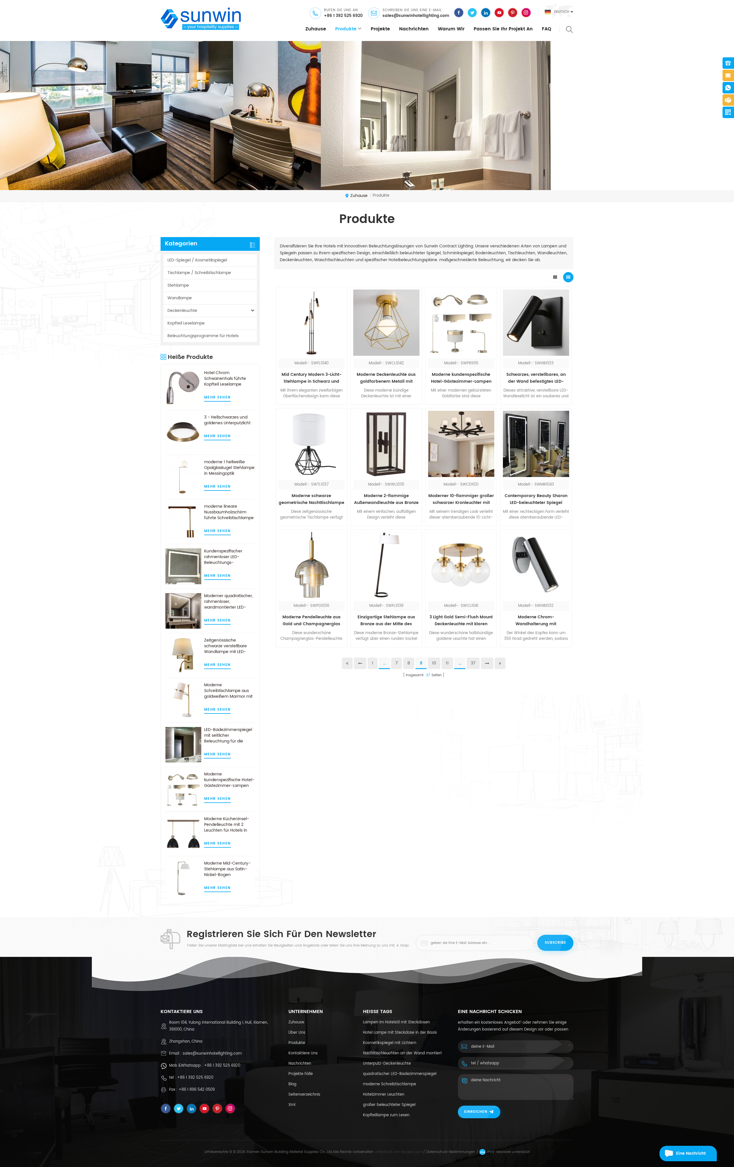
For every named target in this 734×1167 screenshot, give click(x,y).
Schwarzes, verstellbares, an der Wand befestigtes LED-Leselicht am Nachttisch (536, 378)
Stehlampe (178, 285)
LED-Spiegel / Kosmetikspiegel (197, 260)
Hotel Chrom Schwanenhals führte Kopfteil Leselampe (225, 378)
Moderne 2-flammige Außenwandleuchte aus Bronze (386, 499)
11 (447, 663)
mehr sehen (217, 397)
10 (434, 663)
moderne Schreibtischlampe (389, 1084)
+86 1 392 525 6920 (343, 16)
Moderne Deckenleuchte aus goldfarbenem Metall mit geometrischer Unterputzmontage (386, 378)
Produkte (345, 29)
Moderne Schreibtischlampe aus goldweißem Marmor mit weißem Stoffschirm (228, 690)
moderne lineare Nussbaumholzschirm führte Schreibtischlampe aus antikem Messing (229, 512)
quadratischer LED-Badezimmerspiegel (399, 1074)
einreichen (475, 1112)
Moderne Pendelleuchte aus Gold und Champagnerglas (311, 620)
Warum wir (451, 29)
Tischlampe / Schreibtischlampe (199, 272)
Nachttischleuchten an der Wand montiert (402, 1053)
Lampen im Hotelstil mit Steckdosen (396, 1022)
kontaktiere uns (303, 1053)
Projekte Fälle (300, 1074)
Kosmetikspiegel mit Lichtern (389, 1043)
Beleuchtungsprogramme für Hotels (203, 336)
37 (473, 663)
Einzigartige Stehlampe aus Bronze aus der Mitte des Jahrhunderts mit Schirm (386, 621)
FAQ (546, 29)
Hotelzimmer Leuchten (383, 1095)
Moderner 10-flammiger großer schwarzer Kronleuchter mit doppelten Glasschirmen (461, 499)
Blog (292, 1084)
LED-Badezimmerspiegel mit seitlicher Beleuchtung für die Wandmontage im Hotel (228, 735)
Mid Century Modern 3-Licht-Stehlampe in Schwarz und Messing (311, 378)
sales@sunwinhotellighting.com (415, 16)
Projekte (380, 29)
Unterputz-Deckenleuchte (387, 1064)
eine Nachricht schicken (691, 1155)
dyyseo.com (411, 1152)
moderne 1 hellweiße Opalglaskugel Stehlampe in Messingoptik (229, 467)
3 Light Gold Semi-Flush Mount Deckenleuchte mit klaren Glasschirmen (461, 621)
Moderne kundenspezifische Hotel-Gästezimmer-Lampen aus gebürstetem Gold (229, 780)
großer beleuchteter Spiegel (389, 1105)
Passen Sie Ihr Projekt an (503, 29)
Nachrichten (414, 29)
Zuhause (315, 29)
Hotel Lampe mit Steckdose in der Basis (400, 1033)
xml (291, 1105)
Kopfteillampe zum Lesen (386, 1115)
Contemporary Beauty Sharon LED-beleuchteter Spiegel (536, 499)
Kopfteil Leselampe (186, 323)
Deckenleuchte (182, 310)
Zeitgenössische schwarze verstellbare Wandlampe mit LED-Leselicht (225, 646)
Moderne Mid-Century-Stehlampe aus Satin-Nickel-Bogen (227, 869)
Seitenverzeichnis (304, 1095)
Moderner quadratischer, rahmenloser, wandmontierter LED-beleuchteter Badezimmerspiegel (228, 601)
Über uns (296, 1033)
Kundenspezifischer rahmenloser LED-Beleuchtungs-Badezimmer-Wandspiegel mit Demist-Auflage (229, 557)
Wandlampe (179, 298)
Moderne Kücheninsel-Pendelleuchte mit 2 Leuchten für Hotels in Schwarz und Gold (226, 824)
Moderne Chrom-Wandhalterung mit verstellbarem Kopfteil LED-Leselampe (535, 621)
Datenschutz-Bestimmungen (450, 1152)
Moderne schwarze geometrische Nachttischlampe (311, 499)
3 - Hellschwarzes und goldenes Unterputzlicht (227, 420)
